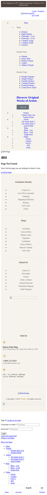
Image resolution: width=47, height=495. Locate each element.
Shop (7, 492)
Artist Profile (15, 461)
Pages (8, 472)
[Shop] (7, 488)
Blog (8, 464)
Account (18, 492)
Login (4, 433)
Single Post (15, 470)
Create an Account (14, 420)
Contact (14, 477)
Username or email (9, 425)
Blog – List (15, 466)
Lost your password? (9, 436)
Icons (13, 483)
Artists (8, 455)
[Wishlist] (42, 488)
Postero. (23, 399)
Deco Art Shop (6, 442)
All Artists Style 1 (17, 457)
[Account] (18, 488)
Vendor (8, 448)
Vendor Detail (16, 453)
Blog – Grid (15, 468)
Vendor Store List (17, 451)
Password (5, 429)
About (13, 474)
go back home (6, 172)
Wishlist (42, 492)
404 (12, 481)
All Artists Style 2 (17, 459)
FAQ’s (13, 479)
